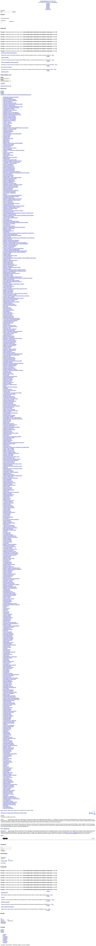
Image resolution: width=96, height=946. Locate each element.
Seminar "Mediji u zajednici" (9, 564)
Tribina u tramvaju (7, 708)
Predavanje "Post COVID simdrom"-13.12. (12, 114)
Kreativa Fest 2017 (7, 268)
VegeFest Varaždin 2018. (8, 182)
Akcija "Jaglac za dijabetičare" (9, 192)
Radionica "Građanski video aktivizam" (11, 578)
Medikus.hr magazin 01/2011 (9, 523)
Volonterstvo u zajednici (8, 638)
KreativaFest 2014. (7, 307)
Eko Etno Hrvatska (7, 718)
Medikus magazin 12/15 (8, 261)
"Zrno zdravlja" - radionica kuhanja (10, 398)
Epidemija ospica (6, 136)
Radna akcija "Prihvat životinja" (9, 183)
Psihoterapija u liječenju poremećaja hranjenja (12, 338)
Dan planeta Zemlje (7, 750)
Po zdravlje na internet (7, 673)
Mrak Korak (5, 630)
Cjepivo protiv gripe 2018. (8, 165)
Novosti (6, 94)
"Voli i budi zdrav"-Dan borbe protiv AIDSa (12, 392)
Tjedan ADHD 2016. (7, 239)
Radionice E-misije (7, 565)
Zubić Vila (5, 724)
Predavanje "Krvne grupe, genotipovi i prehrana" (13, 210)
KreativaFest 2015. (7, 282)
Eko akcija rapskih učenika (8, 179)
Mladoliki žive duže (7, 682)
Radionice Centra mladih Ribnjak (10, 588)
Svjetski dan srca (6, 589)
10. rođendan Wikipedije (8, 534)
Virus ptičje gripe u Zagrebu (9, 226)
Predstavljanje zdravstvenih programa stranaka (12, 468)
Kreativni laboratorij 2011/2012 (9, 404)
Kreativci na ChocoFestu (8, 382)
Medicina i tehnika (7, 624)
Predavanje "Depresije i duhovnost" (10, 478)
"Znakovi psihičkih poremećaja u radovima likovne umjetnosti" (16, 295)
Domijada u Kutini (7, 746)
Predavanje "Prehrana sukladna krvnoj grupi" (12, 198)
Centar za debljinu (7, 134)
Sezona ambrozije (6, 602)
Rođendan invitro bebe (8, 792)
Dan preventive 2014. (7, 314)
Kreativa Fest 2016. (7, 253)
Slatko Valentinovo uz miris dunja (10, 527)
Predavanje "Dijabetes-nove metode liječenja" (12, 160)
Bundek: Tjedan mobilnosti (8, 722)
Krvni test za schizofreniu (8, 675)
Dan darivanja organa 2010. (9, 583)
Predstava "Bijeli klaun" (8, 266)
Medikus (48, 3)
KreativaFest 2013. (7, 356)
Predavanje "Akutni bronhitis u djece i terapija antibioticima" (15, 243)
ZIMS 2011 (5, 467)
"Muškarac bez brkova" (8, 302)
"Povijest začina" (6, 514)
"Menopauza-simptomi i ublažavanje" (11, 190)
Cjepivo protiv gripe (7, 469)
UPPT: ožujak (6, 766)
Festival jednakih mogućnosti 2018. (10, 186)
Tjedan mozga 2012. (7, 434)
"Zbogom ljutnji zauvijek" (8, 627)
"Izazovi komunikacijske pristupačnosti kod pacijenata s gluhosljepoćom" (18, 213)
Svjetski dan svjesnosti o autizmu (10, 294)
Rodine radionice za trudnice (9, 790)
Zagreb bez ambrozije (7, 614)
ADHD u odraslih (5, 57)
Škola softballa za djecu (8, 585)
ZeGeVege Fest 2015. (7, 285)
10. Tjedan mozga (7, 513)
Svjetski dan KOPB (7, 562)
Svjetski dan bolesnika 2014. (9, 343)
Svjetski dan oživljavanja (8, 131)
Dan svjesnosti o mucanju (8, 793)
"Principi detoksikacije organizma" (10, 320)
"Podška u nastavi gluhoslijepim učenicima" (12, 235)
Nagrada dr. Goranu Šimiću (8, 796)
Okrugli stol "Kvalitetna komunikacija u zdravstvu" (13, 442)
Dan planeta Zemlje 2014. (8, 315)
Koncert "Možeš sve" (7, 680)
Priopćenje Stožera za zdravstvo (9, 711)
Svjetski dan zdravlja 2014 (8, 321)
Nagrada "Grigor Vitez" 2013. (9, 325)
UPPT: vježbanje (6, 789)
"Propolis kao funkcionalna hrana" (10, 208)
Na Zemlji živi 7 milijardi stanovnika (10, 472)
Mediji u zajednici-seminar (8, 661)
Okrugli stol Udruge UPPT (8, 437)
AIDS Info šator (6, 158)
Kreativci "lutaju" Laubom (8, 449)
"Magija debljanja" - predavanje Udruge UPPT (13, 418)
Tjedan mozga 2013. (7, 381)
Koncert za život (6, 515)
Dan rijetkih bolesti (7, 666)
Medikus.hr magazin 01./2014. (9, 345)
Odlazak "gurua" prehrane (8, 598)
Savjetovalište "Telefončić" (8, 416)
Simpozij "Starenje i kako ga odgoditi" (11, 698)
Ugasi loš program (7, 769)
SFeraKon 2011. (6, 496)
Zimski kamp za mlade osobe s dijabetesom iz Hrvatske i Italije (16, 447)
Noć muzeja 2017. (7, 224)
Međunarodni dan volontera (9, 545)
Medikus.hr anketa (7, 538)
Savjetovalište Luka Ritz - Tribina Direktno (12, 417)
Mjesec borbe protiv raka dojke (9, 804)
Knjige (26, 94)
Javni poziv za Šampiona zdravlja (10, 424)
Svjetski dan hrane (7, 719)
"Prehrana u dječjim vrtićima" (9, 526)
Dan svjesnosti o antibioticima (9, 704)
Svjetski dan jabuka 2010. (8, 575)
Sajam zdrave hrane (7, 760)
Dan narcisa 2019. (7, 146)
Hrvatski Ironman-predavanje (9, 695)
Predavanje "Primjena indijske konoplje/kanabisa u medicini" (15, 222)
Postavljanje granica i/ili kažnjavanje (10, 623)
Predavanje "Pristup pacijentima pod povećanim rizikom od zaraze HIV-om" (19, 237)
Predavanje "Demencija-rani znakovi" (11, 185)
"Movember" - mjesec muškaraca (10, 163)
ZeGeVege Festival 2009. (8, 726)
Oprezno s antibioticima (8, 164)
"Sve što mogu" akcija (7, 777)
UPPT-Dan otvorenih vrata (8, 725)
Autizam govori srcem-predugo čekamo (11, 427)
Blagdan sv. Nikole (7, 229)
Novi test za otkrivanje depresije (9, 340)
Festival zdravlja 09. (7, 751)
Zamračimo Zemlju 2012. (8, 428)
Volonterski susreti (7, 713)
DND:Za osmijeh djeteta (8, 749)
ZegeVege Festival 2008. (8, 808)
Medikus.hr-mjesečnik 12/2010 (9, 536)
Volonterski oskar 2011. (8, 440)
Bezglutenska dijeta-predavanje (9, 665)
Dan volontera (6, 688)
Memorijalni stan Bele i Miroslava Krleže (11, 459)
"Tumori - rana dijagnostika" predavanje (11, 203)
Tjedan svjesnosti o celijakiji (9, 409)
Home (2, 810)
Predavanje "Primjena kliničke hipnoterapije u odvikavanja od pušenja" (17, 278)
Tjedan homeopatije (7, 756)
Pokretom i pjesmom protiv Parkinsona (11, 240)
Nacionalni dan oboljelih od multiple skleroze (12, 276)
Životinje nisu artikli (7, 779)
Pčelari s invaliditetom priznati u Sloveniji (11, 199)
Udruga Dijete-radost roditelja (9, 394)
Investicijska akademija (8, 98)
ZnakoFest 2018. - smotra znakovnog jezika (12, 177)
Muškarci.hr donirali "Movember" (10, 157)
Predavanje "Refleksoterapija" (9, 181)
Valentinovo (5, 388)
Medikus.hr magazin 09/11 (8, 474)
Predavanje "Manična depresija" (9, 401)
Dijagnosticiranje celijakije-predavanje (11, 674)
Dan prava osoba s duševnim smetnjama (11, 405)
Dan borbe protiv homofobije (9, 415)
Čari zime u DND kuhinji (8, 454)
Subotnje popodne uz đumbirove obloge (11, 567)
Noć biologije (6, 659)
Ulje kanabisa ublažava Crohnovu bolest (11, 162)
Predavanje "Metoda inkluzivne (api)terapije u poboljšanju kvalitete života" (18, 233)
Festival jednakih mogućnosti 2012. (10, 412)
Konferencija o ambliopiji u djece (10, 384)
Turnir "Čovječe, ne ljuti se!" (9, 461)
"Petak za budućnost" (7, 149)
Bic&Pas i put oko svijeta (8, 373)
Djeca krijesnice (6, 670)
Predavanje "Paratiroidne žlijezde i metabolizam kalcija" (14, 270)
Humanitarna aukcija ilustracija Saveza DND (12, 360)
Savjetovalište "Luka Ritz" (8, 579)
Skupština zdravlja (7, 620)
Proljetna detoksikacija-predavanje (10, 386)
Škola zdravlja (6, 444)
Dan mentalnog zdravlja (8, 801)
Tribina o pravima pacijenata (9, 702)
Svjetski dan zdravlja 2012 (8, 425)
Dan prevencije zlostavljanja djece (10, 784)
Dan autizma (5, 757)
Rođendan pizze (6, 732)
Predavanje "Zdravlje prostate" (9, 350)
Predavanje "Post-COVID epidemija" (11, 112)
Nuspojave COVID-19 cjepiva (9, 118)
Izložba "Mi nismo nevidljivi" (9, 352)
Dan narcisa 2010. (7, 649)
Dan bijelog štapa (6, 799)
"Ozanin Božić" (6, 231)
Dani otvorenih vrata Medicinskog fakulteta (12, 436)
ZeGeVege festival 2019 (8, 138)
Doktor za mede (6, 486)
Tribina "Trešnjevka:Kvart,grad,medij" (11, 492)
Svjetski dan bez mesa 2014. (9, 330)
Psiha (16, 94)
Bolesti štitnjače (4, 892)
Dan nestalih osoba (7, 599)
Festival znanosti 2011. (8, 505)
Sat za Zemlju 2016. (7, 256)
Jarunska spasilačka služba (8, 489)
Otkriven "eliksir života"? (8, 782)
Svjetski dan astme (7, 371)
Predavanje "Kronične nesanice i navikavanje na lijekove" (15, 242)
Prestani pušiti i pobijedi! (8, 470)
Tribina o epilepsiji (7, 441)
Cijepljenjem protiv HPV (8, 402)
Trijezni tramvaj (6, 524)
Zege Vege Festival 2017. (8, 202)
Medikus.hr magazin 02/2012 (9, 429)
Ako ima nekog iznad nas (8, 550)
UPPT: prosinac (6, 778)
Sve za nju (5, 610)
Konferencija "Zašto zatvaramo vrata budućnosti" (13, 363)
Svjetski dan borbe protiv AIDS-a (10, 549)
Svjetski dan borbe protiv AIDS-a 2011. (11, 456)
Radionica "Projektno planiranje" (10, 544)
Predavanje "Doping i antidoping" (10, 100)
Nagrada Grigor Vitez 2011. (9, 462)
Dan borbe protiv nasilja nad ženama (10, 460)
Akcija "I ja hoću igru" (8, 201)
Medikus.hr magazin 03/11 (8, 500)
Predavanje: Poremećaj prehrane (9, 775)
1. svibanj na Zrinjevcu (8, 501)
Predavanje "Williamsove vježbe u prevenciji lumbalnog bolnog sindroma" (18, 215)
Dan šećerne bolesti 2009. (8, 712)
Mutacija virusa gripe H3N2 (9, 300)
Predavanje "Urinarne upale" (9, 339)
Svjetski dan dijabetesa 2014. (9, 304)
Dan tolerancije (6, 560)
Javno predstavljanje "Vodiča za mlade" (11, 280)
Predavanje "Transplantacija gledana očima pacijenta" (14, 227)
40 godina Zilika (6, 391)
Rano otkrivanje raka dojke (8, 170)
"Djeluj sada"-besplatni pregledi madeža (11, 249)
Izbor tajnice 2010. (7, 559)
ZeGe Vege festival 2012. (8, 403)
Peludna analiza (6, 153)
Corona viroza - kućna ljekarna (9, 119)
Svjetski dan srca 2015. (8, 274)
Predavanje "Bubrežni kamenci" (9, 365)
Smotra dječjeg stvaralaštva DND (10, 802)
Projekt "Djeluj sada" (7, 287)
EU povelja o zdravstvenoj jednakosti (11, 519)
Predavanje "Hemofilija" (8, 152)
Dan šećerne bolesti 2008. (8, 786)
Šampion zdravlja (6, 508)
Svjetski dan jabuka (7, 717)
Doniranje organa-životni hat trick (10, 745)
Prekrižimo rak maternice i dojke (10, 797)
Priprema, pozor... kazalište (8, 297)
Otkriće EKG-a (6, 139)
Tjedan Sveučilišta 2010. (8, 570)
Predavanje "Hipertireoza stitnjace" (10, 364)
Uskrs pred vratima (7, 647)
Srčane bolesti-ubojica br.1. (8, 166)
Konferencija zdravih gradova (9, 803)
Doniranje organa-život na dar (9, 738)
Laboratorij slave (6, 653)
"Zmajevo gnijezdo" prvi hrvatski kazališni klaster (13, 248)
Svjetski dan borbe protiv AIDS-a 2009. (11, 699)
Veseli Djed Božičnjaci (8, 681)
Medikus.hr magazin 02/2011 (9, 512)
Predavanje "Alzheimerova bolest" (10, 260)
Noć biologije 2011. (7, 511)
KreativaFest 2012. (7, 395)
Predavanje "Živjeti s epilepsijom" (10, 265)
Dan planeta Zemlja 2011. (8, 502)
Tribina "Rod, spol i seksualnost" (10, 344)
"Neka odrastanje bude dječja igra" (10, 234)
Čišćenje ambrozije (7, 727)
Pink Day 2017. (6, 218)
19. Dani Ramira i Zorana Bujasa (10, 753)
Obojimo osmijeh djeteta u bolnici (10, 255)
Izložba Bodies (6, 641)
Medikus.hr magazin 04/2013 (9, 368)
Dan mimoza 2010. (7, 676)
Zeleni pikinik (6, 612)
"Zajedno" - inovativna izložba (9, 246)
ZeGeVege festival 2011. (8, 476)
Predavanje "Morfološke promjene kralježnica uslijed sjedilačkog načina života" (19, 257)
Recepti (2, 897)
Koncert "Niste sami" (7, 571)
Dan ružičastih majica (7, 220)
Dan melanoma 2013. (7, 372)
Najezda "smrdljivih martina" (9, 168)
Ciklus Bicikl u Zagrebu (8, 686)
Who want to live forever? (6, 67)
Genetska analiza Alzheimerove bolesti (11, 107)
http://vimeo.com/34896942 (71, 833)
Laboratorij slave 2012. (8, 431)
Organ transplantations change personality (9, 62)
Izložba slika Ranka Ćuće (8, 230)
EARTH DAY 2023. (7, 111)
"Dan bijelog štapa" (7, 132)
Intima (23, 94)
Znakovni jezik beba (7, 572)
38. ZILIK (5, 531)
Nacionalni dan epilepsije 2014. (9, 341)
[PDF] (90, 813)
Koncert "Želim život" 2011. (9, 457)
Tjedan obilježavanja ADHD (9, 592)
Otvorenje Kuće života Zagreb (9, 696)
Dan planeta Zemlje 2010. (8, 634)
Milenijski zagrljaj (7, 557)
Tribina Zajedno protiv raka (8, 700)
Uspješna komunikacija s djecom (10, 369)
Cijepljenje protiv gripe (8, 130)
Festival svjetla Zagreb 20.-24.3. (9, 147)
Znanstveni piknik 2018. (8, 188)
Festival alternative (7, 520)
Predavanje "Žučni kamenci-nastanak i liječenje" (13, 370)
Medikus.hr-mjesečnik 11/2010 (9, 551)
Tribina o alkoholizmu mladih (9, 452)
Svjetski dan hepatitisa (7, 483)
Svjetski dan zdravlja (7, 643)
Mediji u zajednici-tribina (8, 667)
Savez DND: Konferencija (8, 744)
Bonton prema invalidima (8, 689)
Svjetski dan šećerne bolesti (8, 396)
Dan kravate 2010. (7, 577)
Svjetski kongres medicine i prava (10, 603)
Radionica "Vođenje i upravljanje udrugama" (12, 569)
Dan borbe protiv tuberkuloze (9, 651)
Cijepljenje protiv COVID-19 (9, 120)
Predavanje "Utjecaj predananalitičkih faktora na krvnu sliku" (15, 127)
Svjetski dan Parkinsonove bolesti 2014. (11, 318)
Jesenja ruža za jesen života (8, 721)
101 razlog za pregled (7, 741)
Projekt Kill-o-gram (7, 728)
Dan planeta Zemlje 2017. (8, 211)
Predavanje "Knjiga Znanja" (9, 228)
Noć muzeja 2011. (7, 533)
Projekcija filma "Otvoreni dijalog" (10, 332)
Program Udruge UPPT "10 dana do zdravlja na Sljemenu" (15, 293)
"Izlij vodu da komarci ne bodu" (9, 102)
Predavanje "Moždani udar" (9, 357)
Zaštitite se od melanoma (8, 291)
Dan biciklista (6, 605)
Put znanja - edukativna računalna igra (11, 453)
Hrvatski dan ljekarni (7, 714)
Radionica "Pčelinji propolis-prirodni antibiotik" (13, 143)
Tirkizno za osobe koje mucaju (9, 573)
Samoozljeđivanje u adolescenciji (10, 656)
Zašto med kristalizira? (7, 101)
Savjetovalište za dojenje (8, 275)
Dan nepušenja (6, 663)
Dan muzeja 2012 (6, 414)
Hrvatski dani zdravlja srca (8, 407)
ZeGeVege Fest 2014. (7, 308)
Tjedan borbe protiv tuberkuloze (9, 594)
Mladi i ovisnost (6, 694)
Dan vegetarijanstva (7, 806)
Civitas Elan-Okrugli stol (8, 637)
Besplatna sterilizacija (7, 521)
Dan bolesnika (6, 672)
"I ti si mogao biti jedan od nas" (9, 546)
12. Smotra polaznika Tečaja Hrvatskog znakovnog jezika (15, 288)
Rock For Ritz (6, 375)
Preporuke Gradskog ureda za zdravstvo (11, 604)
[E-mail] (94, 814)
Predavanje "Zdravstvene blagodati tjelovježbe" (13, 104)
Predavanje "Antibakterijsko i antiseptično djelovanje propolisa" (16, 172)
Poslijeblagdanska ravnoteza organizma (11, 301)
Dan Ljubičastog (6, 650)
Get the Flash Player (44, 1)
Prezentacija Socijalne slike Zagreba (10, 678)
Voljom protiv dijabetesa (8, 691)
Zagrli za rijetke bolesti (8, 262)
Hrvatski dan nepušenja (8, 517)
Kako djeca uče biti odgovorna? (9, 622)
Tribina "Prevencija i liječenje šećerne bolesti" (12, 466)
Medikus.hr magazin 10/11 (8, 450)
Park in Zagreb (6, 611)
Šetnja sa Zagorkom (7, 383)
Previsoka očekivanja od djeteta (9, 117)
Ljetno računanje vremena (8, 144)
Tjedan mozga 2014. (7, 334)
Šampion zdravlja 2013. (8, 323)
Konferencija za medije (8, 379)
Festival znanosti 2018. (8, 189)
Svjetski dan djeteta (7, 701)
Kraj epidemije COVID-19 (8, 108)
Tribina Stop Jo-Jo (7, 498)
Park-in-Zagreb (6, 739)
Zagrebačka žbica (6, 590)
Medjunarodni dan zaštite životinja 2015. (11, 273)
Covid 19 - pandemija (7, 123)
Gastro (18, 94)
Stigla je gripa (6, 435)
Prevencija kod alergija (8, 292)
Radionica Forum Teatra (8, 455)
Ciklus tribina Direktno (8, 362)
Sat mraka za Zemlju (7, 758)
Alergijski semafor (7, 254)
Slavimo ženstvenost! (7, 488)
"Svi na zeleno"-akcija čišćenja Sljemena (11, 319)
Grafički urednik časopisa (8, 263)
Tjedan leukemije (6, 733)
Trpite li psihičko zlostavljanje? (7, 906)
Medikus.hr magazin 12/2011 (9, 443)
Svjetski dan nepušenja (8, 617)
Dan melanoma (6, 422)
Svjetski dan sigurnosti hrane (9, 105)
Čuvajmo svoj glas (7, 662)
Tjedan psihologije (7, 770)
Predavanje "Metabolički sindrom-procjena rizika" (13, 298)
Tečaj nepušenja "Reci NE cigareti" (10, 299)
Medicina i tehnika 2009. (8, 743)
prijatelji (4, 607)
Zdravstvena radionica (7, 767)
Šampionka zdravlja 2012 (8, 377)
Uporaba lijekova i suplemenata (9, 720)
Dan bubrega (5, 764)
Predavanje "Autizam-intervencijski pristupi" (12, 133)
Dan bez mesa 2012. (7, 430)
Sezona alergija (6, 124)
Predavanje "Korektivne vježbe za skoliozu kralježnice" (14, 252)
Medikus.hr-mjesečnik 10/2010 (9, 586)
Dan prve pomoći (6, 597)
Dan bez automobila (7, 479)
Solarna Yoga (6, 609)
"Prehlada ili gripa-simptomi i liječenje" (11, 196)
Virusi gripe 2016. (7, 259)
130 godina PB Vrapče (8, 707)
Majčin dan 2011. (6, 499)
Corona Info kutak (7, 126)
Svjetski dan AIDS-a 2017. (8, 197)
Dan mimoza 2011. (7, 532)
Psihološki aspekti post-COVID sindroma (11, 113)
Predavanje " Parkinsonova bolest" (10, 326)
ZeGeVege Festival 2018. (8, 175)
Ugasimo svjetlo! (6, 510)
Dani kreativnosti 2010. (8, 635)
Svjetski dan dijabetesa (7, 465)
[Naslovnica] (48, 9)
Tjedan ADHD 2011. (7, 480)
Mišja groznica (6, 142)
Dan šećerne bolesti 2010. (8, 566)
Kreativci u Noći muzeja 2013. (9, 390)
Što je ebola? (5, 306)
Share (93, 838)
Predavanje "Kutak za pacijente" (10, 128)
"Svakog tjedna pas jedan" (8, 333)
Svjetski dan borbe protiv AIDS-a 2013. (11, 354)
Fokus (13, 94)
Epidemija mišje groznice (8, 313)
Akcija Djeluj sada (7, 618)
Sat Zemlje (5, 648)
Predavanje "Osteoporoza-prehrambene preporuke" (13, 284)
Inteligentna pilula (7, 783)
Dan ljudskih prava (7, 685)
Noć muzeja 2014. (7, 347)
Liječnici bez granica (7, 705)
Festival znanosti (6, 752)
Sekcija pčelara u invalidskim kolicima (11, 221)
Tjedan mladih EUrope (8, 495)
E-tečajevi (5, 151)
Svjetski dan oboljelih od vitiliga (9, 178)
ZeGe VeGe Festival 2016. (8, 247)
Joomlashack (54, 2)
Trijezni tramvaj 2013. (7, 389)
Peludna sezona (6, 140)
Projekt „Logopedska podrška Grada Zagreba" (12, 331)
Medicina (10, 94)
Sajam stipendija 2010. (7, 576)
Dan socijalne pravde (7, 668)
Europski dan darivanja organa (9, 595)
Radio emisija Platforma (8, 528)
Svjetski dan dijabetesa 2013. (9, 359)
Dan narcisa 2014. (7, 327)
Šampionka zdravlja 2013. (8, 317)
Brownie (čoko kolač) (3, 921)
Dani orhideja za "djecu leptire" (9, 530)
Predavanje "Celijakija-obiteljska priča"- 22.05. (13, 106)
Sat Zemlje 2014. (6, 324)
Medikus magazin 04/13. (8, 289)
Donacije (29, 94)
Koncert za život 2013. (8, 378)
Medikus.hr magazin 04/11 (8, 494)
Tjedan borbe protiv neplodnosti (9, 328)
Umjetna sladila (4, 860)
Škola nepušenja (6, 311)
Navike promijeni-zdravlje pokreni (10, 537)
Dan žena (5, 194)
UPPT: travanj (6, 759)
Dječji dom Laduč (7, 504)
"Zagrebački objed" (7, 556)
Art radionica (6, 543)
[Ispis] (92, 813)
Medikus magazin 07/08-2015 (9, 272)
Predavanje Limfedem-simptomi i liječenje (12, 267)
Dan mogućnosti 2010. (8, 636)
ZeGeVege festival (7, 596)
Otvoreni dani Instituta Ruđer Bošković (11, 625)
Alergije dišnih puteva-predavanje (10, 376)
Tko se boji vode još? (7, 487)
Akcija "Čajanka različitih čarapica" (10, 217)
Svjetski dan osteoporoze (8, 715)
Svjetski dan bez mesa (7, 654)
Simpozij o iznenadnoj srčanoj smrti (10, 410)
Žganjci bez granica (7, 411)
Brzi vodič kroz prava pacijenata (9, 554)
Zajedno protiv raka (7, 773)
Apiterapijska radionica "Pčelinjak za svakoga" (12, 184)
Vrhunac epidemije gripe (8, 155)
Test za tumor (6, 156)
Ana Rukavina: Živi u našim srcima (10, 552)
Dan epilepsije (6, 771)
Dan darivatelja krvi (7, 473)
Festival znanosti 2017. (8, 209)
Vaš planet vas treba (7, 734)
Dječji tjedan (5, 805)
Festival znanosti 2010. (8, 633)
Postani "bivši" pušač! (7, 408)
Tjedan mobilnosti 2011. (8, 481)
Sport (21, 94)
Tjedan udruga (6, 736)
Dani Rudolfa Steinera (7, 737)
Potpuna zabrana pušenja (8, 642)
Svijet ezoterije (6, 518)
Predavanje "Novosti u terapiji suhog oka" (12, 171)
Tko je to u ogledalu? (7, 631)
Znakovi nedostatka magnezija (9, 99)
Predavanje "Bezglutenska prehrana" (10, 241)
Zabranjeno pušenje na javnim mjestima (11, 798)
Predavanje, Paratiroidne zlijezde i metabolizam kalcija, (14, 269)
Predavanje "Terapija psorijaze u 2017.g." (11, 207)
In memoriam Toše (7, 236)
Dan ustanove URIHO (7, 547)
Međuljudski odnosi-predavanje (9, 687)
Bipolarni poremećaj (5, 902)
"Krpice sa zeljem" (7, 615)
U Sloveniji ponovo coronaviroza (10, 110)
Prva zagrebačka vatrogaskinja (9, 191)
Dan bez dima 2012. (7, 439)
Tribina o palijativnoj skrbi (8, 399)
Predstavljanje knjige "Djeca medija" (10, 433)
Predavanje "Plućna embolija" (9, 115)
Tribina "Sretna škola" (7, 640)
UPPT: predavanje (7, 776)
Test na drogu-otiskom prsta (9, 169)
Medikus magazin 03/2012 (8, 423)
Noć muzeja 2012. (7, 446)
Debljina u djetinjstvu (7, 346)
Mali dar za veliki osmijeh (8, 747)
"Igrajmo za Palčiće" (7, 125)
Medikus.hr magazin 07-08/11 (9, 482)
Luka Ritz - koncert (7, 788)
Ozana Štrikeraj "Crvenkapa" (9, 223)
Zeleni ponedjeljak (7, 616)
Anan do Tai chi (6, 608)
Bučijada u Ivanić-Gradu (8, 582)
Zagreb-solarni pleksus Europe (9, 644)
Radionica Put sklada (7, 493)
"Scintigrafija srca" (7, 628)
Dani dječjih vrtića (7, 420)
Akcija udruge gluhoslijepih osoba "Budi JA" (12, 281)
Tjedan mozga (6, 655)
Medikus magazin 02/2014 (8, 336)
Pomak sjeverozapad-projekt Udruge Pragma (12, 463)
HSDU (2, 835)
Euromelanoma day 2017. (8, 204)
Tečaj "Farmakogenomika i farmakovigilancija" (13, 353)
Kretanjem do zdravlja (7, 740)
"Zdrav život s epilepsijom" (8, 525)
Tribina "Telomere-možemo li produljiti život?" (12, 475)
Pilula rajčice (5, 731)
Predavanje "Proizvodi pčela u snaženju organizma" (13, 150)
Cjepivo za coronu (7, 121)
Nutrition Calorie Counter (6, 86)
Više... (53, 55)
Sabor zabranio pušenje (8, 780)
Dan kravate (5, 795)
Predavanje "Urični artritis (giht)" (10, 305)
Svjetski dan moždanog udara (9, 397)
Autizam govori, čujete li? (8, 506)
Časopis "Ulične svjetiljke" (8, 448)
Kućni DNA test (6, 621)
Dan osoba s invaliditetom (8, 693)
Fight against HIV (5, 71)
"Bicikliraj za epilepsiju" (8, 145)
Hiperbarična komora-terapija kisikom (9, 52)
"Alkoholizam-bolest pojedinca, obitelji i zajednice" (13, 205)
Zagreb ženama (6, 660)
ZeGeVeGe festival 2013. (8, 366)
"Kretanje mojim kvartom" (8, 216)
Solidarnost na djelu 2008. (8, 785)
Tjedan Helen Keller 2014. (8, 310)
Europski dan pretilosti (7, 629)
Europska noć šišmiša (7, 601)
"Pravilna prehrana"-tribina (8, 507)
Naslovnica (3, 94)
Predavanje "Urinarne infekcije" (9, 349)
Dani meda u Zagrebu (7, 580)
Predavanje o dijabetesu (8, 791)
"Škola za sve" (6, 491)
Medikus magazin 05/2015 (8, 279)
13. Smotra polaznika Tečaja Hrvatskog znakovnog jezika (15, 250)
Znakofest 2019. (6, 137)
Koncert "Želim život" (7, 351)
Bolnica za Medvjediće (8, 772)
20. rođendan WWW (7, 563)
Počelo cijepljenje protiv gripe (9, 358)
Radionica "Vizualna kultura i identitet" (11, 584)
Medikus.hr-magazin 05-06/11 (9, 485)
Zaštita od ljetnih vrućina (8, 176)
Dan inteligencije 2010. (8, 591)
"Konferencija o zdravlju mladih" (10, 159)
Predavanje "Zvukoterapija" (9, 337)
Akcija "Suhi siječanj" (7, 173)
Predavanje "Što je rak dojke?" (9, 214)
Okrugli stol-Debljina (7, 657)
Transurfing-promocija (7, 762)
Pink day (5, 385)
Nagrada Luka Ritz (7, 421)
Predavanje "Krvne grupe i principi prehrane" (12, 195)
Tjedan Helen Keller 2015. (8, 286)
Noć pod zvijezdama (7, 539)
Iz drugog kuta (6, 730)
